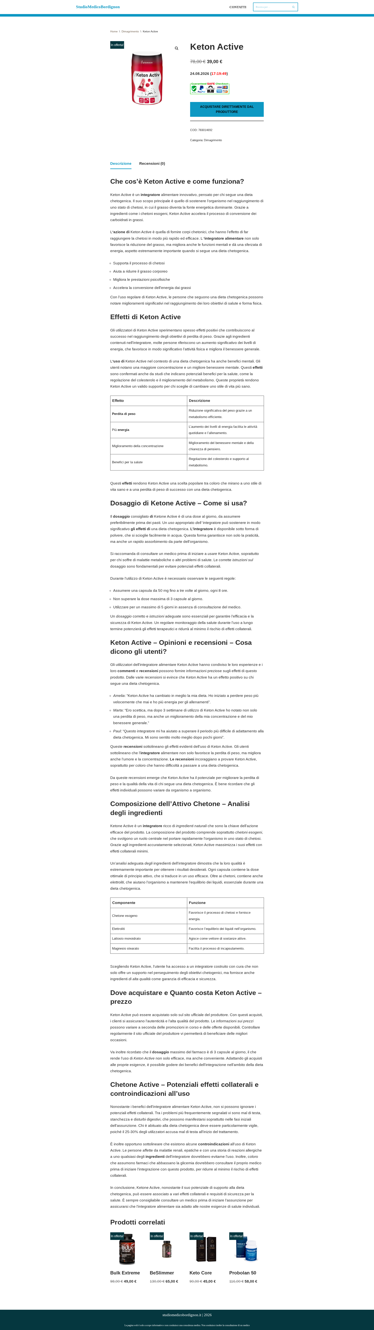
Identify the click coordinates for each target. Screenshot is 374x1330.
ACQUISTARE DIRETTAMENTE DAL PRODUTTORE (227, 109)
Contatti (237, 7)
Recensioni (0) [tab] (152, 163)
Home (114, 31)
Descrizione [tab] (120, 163)
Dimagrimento (130, 31)
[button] (176, 48)
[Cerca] (293, 7)
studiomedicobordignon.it (181, 1315)
